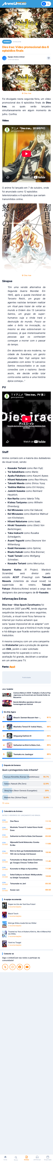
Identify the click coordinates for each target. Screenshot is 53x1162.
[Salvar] (48, 58)
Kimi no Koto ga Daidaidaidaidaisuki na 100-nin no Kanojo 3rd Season (26, 852)
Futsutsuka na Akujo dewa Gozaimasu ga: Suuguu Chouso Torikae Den (26, 861)
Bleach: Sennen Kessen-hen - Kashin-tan (26, 717)
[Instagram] (12, 967)
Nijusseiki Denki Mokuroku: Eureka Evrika (24, 843)
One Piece (14, 821)
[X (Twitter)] (5, 967)
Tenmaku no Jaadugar (23, 754)
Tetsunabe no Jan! (18, 883)
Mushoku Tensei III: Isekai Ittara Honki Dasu (27, 727)
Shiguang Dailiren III (22, 736)
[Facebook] (20, 967)
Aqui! (12, 666)
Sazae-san (14, 890)
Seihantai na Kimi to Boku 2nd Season (26, 745)
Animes (7, 42)
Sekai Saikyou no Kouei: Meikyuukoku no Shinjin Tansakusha (26, 876)
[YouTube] (27, 967)
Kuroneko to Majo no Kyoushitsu (24, 869)
